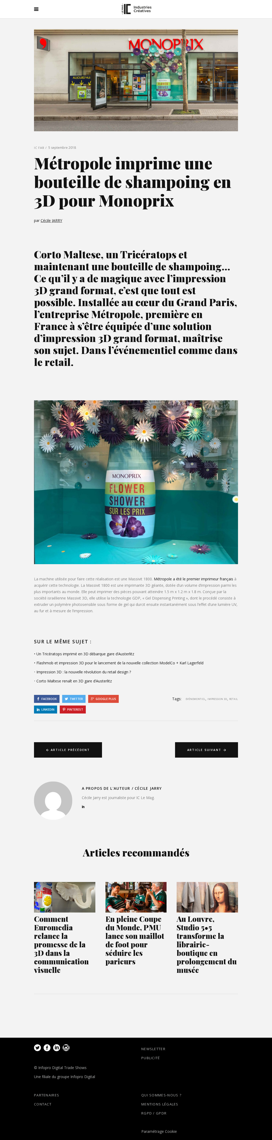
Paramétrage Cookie (159, 1131)
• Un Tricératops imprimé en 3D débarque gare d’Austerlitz (84, 653)
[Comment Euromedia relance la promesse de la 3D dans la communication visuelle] (64, 897)
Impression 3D (217, 699)
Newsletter (153, 1048)
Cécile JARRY (51, 220)
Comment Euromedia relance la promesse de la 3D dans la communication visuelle (61, 944)
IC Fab (39, 148)
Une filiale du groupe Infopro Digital (64, 1076)
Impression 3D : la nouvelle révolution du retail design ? (83, 671)
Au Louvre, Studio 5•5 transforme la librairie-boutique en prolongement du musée (207, 944)
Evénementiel (196, 699)
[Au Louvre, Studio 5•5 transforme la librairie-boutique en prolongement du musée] (207, 897)
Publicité (150, 1057)
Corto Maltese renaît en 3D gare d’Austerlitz (74, 680)
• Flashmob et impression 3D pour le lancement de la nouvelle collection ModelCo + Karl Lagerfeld (118, 662)
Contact (43, 1104)
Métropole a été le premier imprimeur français (193, 578)
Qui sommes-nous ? (161, 1095)
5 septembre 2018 (62, 147)
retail (233, 699)
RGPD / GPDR (154, 1113)
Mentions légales (159, 1104)
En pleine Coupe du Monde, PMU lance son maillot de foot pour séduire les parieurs (134, 940)
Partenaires (46, 1095)
